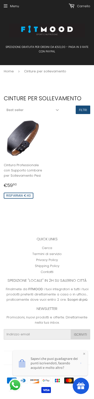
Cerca (47, 248)
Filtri (83, 110)
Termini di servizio (47, 254)
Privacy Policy (47, 260)
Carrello (83, 6)
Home (9, 71)
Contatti (47, 271)
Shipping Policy (47, 266)
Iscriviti (80, 334)
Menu (14, 6)
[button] (16, 386)
